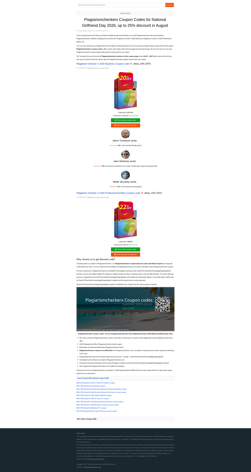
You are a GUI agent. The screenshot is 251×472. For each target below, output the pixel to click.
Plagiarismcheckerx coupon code (98, 68)
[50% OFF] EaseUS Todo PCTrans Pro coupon (92, 398)
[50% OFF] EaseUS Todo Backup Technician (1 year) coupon (97, 405)
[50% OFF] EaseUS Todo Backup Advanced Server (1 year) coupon (99, 402)
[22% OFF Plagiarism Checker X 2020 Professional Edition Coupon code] (125, 219)
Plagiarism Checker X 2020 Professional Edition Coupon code (108, 193)
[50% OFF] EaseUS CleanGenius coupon (90, 386)
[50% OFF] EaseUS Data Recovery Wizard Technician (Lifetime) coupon (101, 389)
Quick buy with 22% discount (126, 254)
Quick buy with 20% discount (126, 125)
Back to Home (125, 13)
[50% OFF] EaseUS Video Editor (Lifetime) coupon (94, 395)
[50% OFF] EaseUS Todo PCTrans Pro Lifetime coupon (95, 383)
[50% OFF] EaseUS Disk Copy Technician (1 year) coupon (96, 411)
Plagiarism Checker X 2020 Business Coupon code (103, 63)
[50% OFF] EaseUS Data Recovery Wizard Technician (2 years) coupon (101, 392)
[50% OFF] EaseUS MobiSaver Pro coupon (91, 408)
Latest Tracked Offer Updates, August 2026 (93, 378)
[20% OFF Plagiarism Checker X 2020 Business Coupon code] (125, 90)
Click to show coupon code (126, 120)
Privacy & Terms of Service (95, 459)
